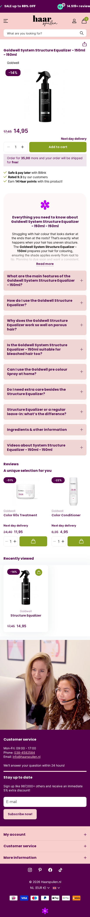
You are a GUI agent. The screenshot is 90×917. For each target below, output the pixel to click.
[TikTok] (60, 870)
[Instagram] (30, 870)
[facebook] (50, 870)
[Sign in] (74, 21)
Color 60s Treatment (20, 515)
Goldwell (13, 63)
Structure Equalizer (25, 616)
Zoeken (82, 33)
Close (45, 834)
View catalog (6, 21)
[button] (83, 44)
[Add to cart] (33, 541)
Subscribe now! (20, 814)
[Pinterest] (40, 870)
